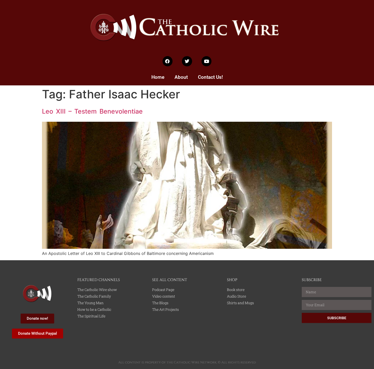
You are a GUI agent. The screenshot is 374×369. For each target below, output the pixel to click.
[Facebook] (168, 61)
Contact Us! (210, 77)
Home (157, 77)
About (181, 77)
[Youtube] (207, 61)
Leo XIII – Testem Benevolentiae (92, 111)
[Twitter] (187, 61)
